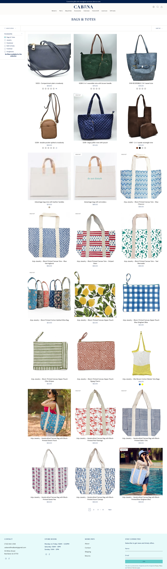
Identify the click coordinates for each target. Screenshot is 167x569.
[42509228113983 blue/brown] (91, 89)
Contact (88, 548)
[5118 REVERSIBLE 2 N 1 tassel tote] (141, 57)
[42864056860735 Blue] (140, 384)
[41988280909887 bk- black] (51, 148)
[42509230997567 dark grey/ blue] (145, 89)
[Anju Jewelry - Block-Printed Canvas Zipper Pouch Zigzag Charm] (95, 353)
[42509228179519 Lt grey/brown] (97, 89)
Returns (87, 556)
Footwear (10, 49)
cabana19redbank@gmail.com (15, 547)
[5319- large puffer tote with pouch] (95, 117)
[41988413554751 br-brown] (46, 89)
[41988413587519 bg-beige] (48, 89)
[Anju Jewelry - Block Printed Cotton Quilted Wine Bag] (49, 294)
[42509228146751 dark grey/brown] (94, 89)
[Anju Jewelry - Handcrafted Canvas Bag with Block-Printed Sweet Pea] (49, 471)
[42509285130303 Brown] (137, 148)
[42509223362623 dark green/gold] (140, 89)
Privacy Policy (158, 566)
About (87, 544)
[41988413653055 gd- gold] (54, 89)
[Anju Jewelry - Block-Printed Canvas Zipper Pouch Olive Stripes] (49, 353)
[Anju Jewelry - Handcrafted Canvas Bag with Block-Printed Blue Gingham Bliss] (141, 471)
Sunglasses (10, 51)
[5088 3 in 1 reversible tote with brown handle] (95, 57)
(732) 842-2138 (10, 544)
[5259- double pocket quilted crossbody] (49, 117)
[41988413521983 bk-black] (43, 89)
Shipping (88, 552)
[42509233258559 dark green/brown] (99, 89)
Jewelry (9, 40)
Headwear (10, 43)
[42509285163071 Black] (140, 148)
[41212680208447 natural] (49, 207)
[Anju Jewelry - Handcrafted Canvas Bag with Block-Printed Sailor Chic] (141, 412)
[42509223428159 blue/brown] (142, 89)
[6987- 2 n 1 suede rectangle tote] (141, 117)
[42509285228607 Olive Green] (145, 148)
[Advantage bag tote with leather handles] (49, 176)
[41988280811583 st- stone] (43, 148)
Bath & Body (11, 46)
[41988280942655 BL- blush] (54, 148)
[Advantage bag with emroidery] (95, 176)
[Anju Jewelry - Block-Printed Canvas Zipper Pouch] (95, 294)
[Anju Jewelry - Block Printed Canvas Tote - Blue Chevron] (141, 176)
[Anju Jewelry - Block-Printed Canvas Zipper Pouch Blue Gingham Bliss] (141, 294)
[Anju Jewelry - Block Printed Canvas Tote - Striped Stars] (95, 235)
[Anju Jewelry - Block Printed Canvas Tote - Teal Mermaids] (141, 235)
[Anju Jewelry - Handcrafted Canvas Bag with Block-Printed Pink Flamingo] (95, 412)
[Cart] (162, 6)
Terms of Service (132, 568)
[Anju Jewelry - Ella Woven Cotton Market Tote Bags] (141, 353)
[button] (54, 11)
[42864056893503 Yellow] (142, 384)
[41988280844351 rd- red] (46, 148)
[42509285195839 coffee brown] (142, 148)
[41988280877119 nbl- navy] (48, 148)
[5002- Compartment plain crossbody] (49, 57)
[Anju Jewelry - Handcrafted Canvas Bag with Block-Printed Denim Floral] (49, 412)
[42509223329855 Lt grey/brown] (137, 89)
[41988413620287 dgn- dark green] (51, 89)
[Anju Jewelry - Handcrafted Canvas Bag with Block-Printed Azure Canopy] (95, 471)
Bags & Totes (11, 37)
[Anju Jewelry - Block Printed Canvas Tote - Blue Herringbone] (49, 235)
